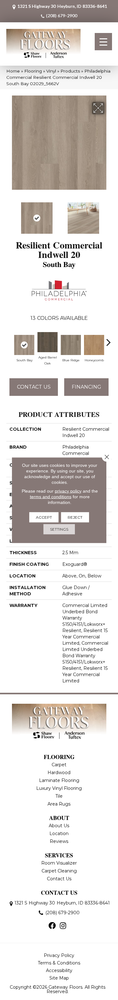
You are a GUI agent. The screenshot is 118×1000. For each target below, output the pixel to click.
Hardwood (59, 772)
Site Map (59, 978)
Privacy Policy (59, 955)
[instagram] (63, 926)
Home (13, 71)
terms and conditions (50, 496)
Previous (9, 215)
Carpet (59, 765)
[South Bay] (24, 345)
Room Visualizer (59, 863)
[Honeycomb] (94, 345)
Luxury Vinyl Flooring (59, 788)
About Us (59, 825)
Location (59, 833)
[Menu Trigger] (103, 41)
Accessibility (59, 970)
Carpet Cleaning (59, 871)
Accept (44, 517)
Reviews (59, 841)
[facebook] (52, 926)
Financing (86, 387)
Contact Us (34, 387)
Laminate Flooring (59, 780)
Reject (75, 517)
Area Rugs (59, 804)
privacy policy (68, 490)
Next (108, 215)
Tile (59, 796)
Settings (59, 529)
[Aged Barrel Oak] (47, 342)
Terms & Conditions (59, 963)
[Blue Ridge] (70, 345)
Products (70, 71)
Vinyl (51, 71)
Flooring (33, 71)
